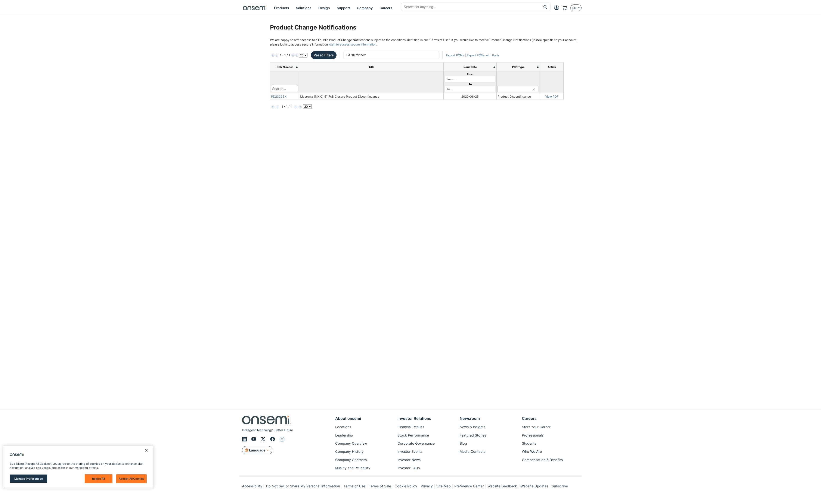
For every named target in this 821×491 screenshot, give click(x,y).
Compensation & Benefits (542, 460)
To (470, 84)
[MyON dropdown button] (557, 8)
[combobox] (470, 7)
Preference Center (469, 486)
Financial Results (410, 427)
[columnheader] (284, 67)
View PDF (551, 96)
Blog (463, 443)
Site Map (443, 486)
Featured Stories (473, 435)
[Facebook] (273, 439)
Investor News (409, 460)
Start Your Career (536, 427)
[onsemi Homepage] (255, 8)
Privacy (427, 486)
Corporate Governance (416, 443)
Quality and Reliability (352, 468)
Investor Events (409, 451)
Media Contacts (472, 451)
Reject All (98, 478)
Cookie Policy (406, 486)
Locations (343, 427)
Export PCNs (455, 55)
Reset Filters (324, 55)
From (470, 74)
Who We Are (532, 451)
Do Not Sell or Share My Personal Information (303, 486)
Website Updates (534, 486)
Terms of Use (354, 486)
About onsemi (348, 418)
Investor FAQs (408, 468)
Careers (529, 418)
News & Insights (472, 427)
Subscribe (560, 486)
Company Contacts (351, 460)
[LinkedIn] (245, 439)
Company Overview (351, 443)
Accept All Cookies (131, 478)
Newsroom (470, 418)
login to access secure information (352, 44)
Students (529, 443)
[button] (545, 7)
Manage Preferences (28, 478)
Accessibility (252, 486)
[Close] (146, 450)
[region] (78, 467)
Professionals (532, 435)
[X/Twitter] (264, 439)
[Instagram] (282, 439)
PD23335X (278, 96)
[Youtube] (254, 439)
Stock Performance (413, 435)
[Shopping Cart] (566, 8)
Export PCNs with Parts (483, 55)
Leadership (344, 435)
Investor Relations (414, 418)
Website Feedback (502, 486)
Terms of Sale (380, 486)
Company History (349, 451)
